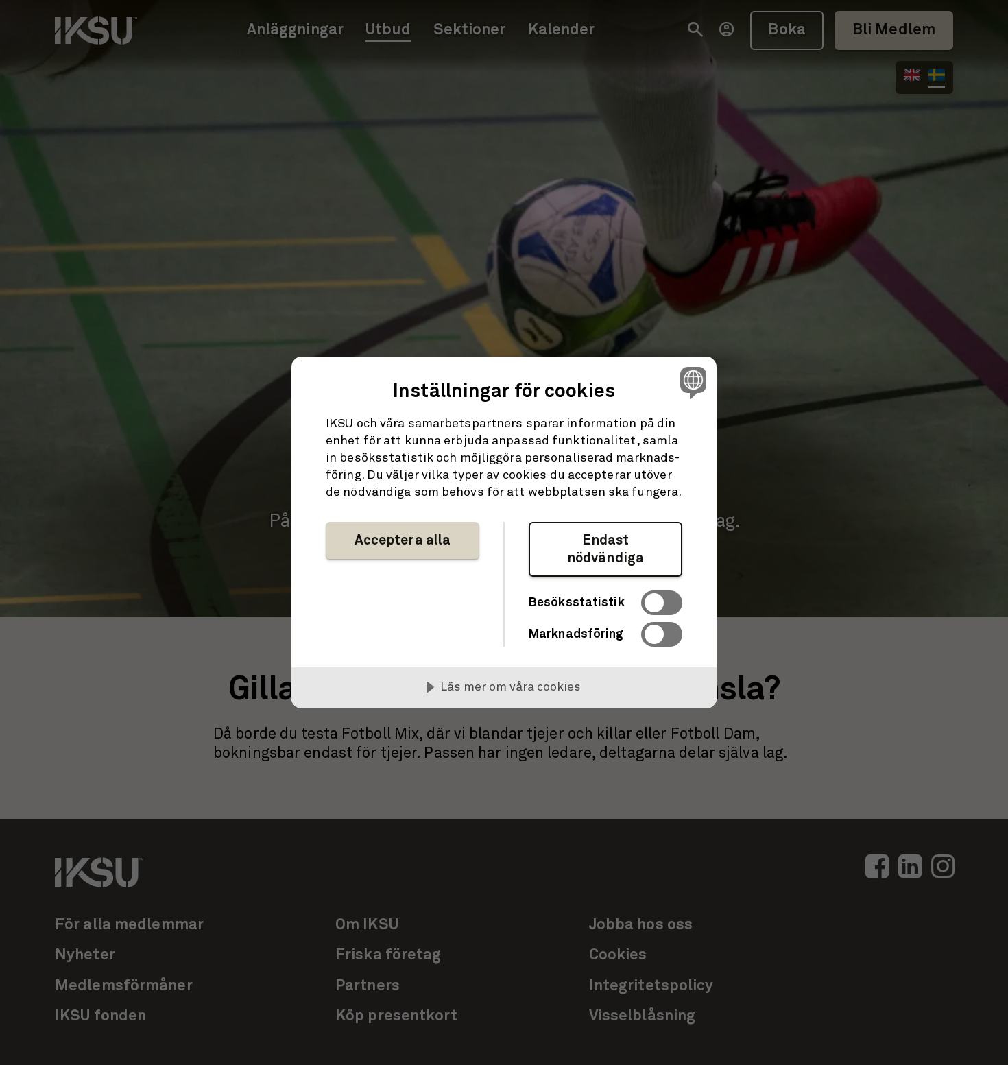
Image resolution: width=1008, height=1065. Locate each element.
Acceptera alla (403, 540)
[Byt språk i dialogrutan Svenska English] (691, 382)
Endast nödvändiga (605, 549)
